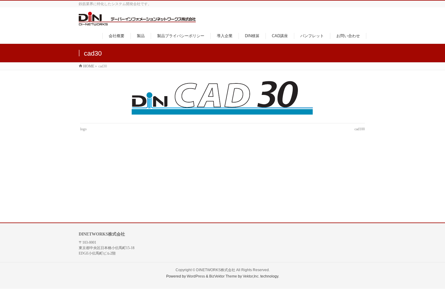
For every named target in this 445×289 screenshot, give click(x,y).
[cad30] (222, 98)
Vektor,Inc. (251, 276)
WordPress (196, 276)
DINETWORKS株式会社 (215, 270)
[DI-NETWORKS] (137, 22)
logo (83, 129)
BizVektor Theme (223, 276)
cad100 (359, 129)
